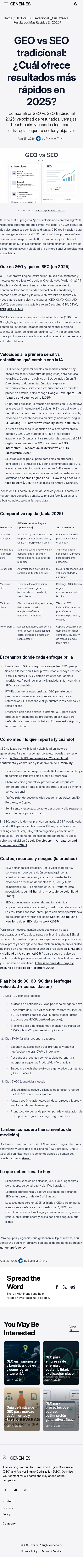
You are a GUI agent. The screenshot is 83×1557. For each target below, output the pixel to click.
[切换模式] (75, 4)
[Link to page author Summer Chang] (38, 138)
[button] (6, 4)
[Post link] (22, 1363)
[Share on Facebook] (56, 1287)
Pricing (7, 1514)
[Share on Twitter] (64, 1287)
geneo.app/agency (13, 1247)
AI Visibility (65, 763)
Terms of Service (52, 1551)
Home (8, 18)
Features (8, 1508)
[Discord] (15, 1490)
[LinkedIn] (25, 1490)
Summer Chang (55, 138)
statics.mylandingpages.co (50, 210)
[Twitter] (6, 1490)
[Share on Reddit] (72, 1287)
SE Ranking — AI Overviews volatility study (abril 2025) (42, 422)
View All (72, 1328)
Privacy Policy (29, 1551)
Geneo (26, 1158)
